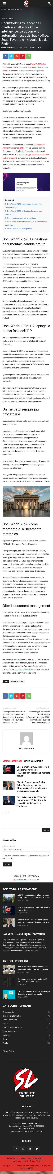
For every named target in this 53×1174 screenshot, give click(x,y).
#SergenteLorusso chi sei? (16, 1158)
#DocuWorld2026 (25, 669)
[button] (49, 3)
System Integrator (16, 681)
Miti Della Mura (9, 48)
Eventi (26, 1161)
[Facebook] (16, 1148)
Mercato (11, 10)
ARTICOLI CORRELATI (12, 761)
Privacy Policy (8, 1051)
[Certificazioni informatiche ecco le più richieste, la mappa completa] (9, 994)
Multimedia (17, 1161)
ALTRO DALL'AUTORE (33, 761)
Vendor (19, 10)
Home (3, 10)
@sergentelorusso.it (26, 879)
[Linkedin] (30, 1148)
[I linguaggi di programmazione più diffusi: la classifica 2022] (9, 982)
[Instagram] (23, 1148)
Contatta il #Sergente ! (36, 1158)
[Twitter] (36, 1148)
